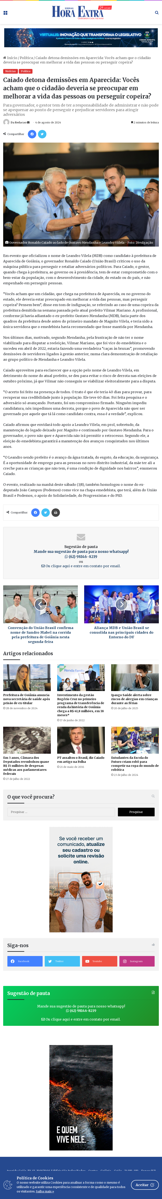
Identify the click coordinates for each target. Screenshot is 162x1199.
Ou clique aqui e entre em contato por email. (83, 566)
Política (26, 58)
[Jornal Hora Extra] (81, 12)
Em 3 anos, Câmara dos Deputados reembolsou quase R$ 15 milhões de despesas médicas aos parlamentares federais (26, 766)
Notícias (10, 71)
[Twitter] (42, 134)
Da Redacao (18, 122)
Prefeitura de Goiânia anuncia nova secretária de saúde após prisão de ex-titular (26, 699)
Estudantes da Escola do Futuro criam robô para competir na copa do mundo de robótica (135, 764)
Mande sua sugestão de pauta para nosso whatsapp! (81, 554)
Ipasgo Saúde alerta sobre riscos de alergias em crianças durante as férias (134, 699)
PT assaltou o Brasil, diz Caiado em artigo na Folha (80, 760)
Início (11, 58)
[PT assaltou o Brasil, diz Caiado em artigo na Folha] (81, 740)
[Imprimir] (55, 512)
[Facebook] (32, 134)
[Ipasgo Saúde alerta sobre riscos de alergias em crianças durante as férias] (135, 677)
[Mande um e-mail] (28, 122)
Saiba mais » (45, 1191)
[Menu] (5, 14)
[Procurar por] (157, 14)
